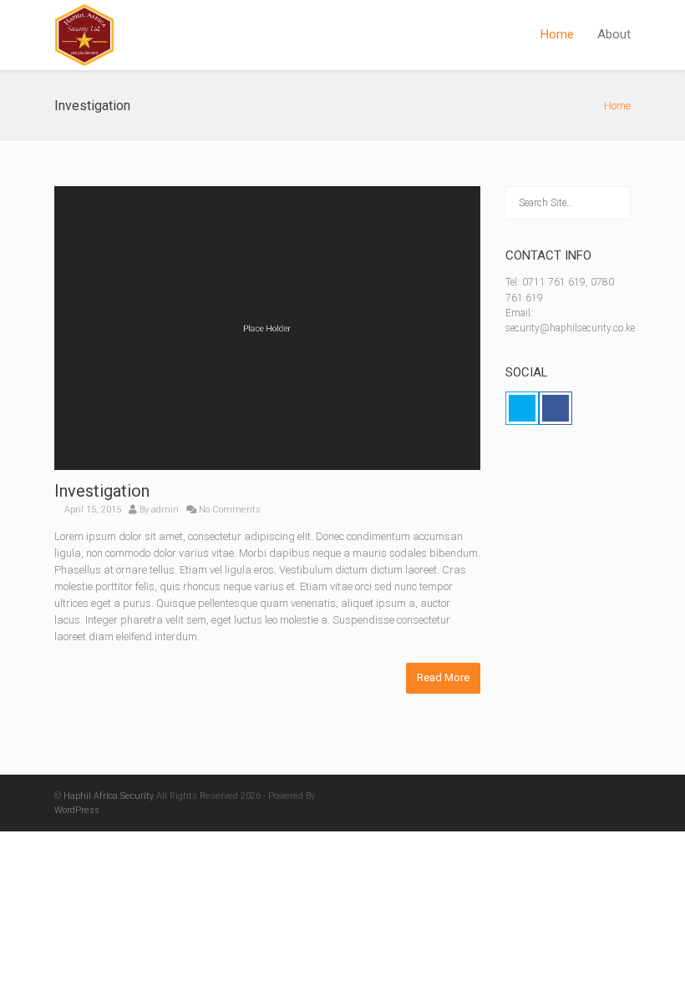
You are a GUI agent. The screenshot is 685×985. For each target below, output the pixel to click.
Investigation (102, 491)
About (614, 34)
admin (165, 509)
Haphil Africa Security (108, 796)
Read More (443, 677)
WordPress (76, 810)
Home (557, 34)
